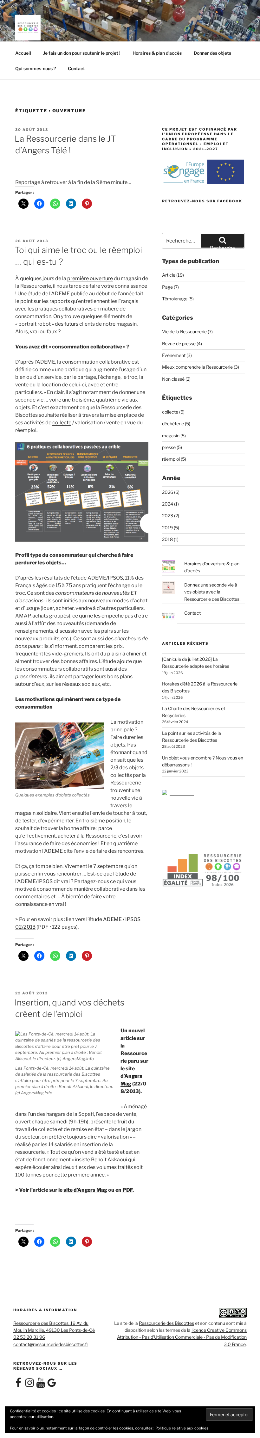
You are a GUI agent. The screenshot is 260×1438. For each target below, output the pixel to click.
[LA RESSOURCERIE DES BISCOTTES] (178, 793)
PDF (127, 1190)
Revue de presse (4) (182, 343)
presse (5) (172, 447)
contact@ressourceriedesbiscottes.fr (50, 1344)
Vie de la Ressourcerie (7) (187, 331)
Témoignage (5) (178, 298)
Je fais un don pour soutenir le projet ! (81, 53)
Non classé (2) (176, 379)
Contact (76, 68)
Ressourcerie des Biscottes (166, 1323)
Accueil (23, 53)
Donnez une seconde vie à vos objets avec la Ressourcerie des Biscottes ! (212, 592)
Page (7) (170, 287)
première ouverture (90, 278)
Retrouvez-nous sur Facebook (202, 201)
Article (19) (173, 275)
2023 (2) (170, 515)
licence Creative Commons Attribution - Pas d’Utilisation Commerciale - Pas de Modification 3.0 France (182, 1337)
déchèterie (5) (176, 423)
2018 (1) (170, 539)
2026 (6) (170, 492)
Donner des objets (212, 53)
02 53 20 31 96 (29, 1337)
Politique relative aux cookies (181, 1428)
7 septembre (108, 866)
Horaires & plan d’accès (157, 53)
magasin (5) (174, 435)
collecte (61, 423)
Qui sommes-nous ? (35, 68)
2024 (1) (170, 504)
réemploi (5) (174, 459)
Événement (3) (177, 355)
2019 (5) (170, 527)
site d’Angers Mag (85, 1190)
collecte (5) (173, 412)
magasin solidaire (36, 813)
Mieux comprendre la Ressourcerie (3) (200, 367)
